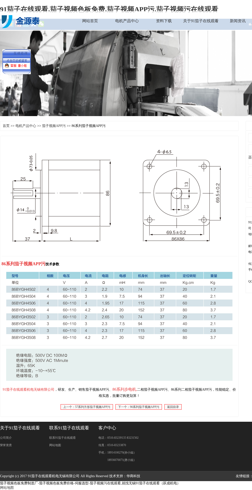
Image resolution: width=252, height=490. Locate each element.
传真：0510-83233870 (112, 445)
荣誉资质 (6, 445)
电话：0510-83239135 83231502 (118, 437)
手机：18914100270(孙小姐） (117, 452)
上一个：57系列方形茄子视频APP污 (86, 407)
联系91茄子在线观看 (62, 437)
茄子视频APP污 (54, 126)
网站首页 (90, 21)
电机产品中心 (127, 21)
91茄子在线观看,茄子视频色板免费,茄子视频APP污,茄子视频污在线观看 (109, 9)
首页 (6, 126)
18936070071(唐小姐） (117, 460)
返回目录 (173, 407)
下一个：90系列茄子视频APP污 (138, 407)
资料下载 (164, 21)
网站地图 (55, 445)
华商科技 (133, 476)
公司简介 (6, 437)
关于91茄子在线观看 (201, 21)
